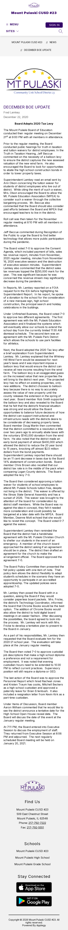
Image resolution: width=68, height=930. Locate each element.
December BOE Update (37, 50)
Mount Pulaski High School (32, 857)
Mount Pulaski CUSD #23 (27, 42)
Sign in (54, 25)
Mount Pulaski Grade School (32, 864)
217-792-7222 (37, 823)
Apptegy (41, 925)
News (53, 42)
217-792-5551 (35, 827)
